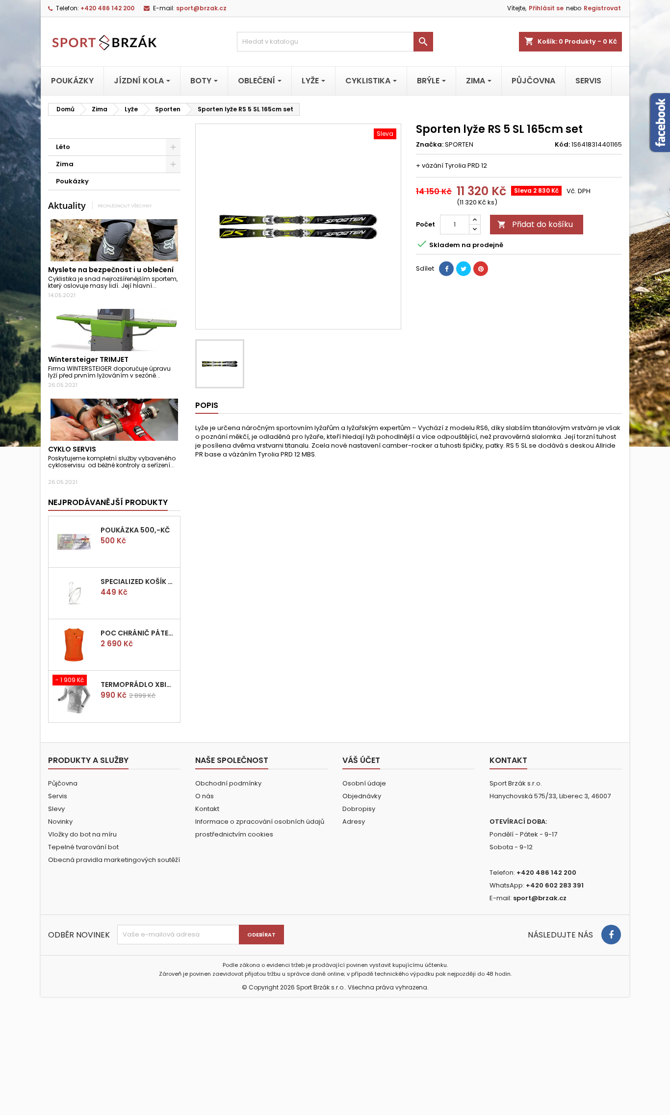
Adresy (353, 821)
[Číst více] (160, 285)
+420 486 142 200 (107, 8)
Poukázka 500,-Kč (135, 530)
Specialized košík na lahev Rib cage (138, 581)
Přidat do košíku (535, 224)
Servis (57, 796)
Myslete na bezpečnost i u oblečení (111, 270)
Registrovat (602, 8)
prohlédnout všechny (125, 206)
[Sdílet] (446, 268)
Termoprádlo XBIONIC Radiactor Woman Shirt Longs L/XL (138, 684)
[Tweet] (463, 268)
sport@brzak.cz (201, 8)
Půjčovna (62, 783)
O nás (204, 796)
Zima (65, 164)
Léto (63, 147)
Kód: (562, 144)
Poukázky (72, 181)
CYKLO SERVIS (72, 449)
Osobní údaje (364, 783)
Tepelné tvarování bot (83, 847)
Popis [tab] (206, 405)
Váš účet (361, 760)
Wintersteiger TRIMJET (88, 359)
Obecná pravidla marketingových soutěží (114, 859)
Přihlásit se (546, 8)
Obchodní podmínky (228, 783)
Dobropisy (358, 808)
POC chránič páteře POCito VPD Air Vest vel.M (138, 633)
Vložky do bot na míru (82, 834)
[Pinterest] (480, 268)
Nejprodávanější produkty (108, 502)
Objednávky (361, 796)
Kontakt (207, 808)
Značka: (429, 144)
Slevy (56, 808)
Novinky (60, 821)
